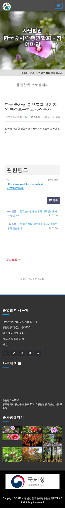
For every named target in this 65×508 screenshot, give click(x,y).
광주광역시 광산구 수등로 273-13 (19, 321)
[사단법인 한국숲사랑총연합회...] (6, 6)
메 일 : (5, 344)
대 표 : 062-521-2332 (13, 333)
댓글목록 (11, 260)
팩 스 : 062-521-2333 (13, 338)
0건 (26, 117)
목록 (55, 200)
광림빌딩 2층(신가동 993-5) (16, 327)
